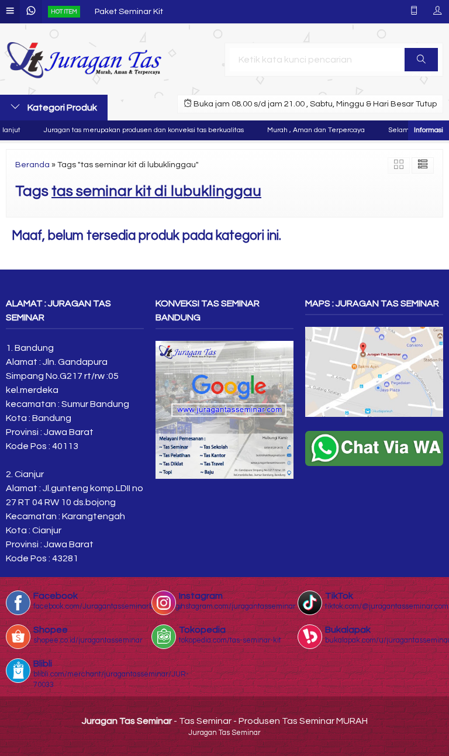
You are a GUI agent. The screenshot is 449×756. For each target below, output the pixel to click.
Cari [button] (421, 59)
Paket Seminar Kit (129, 11)
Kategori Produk (61, 107)
